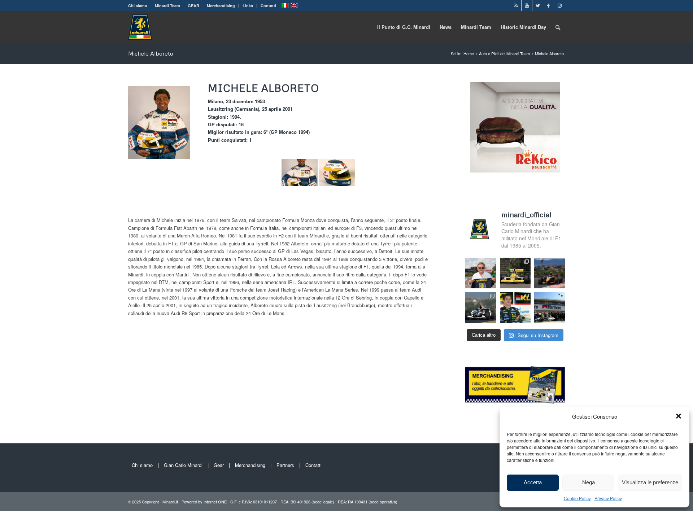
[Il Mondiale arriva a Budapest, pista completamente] (480, 307)
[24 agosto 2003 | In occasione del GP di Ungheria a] (549, 307)
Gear (219, 465)
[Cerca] (558, 27)
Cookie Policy (577, 498)
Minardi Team (167, 5)
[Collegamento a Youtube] (527, 5)
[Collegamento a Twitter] (537, 5)
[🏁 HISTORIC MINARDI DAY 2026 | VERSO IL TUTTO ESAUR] (515, 273)
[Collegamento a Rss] (516, 5)
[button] (678, 416)
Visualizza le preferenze (650, 482)
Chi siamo (137, 5)
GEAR (193, 5)
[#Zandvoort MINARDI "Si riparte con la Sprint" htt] (480, 273)
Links (248, 5)
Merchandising (221, 5)
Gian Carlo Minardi (183, 465)
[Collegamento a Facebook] (548, 5)
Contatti (268, 5)
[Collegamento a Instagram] (559, 5)
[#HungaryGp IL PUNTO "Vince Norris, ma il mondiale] (549, 273)
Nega (588, 482)
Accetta (533, 482)
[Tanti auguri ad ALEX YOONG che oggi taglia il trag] (515, 307)
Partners (285, 465)
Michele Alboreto (150, 53)
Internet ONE (215, 502)
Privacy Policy (608, 498)
